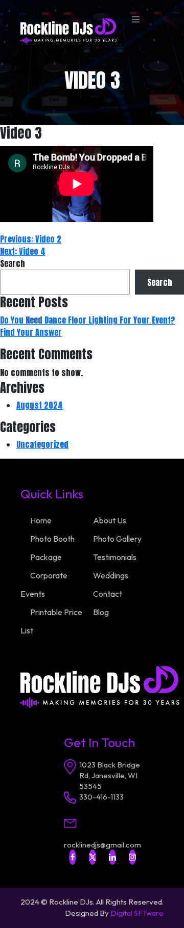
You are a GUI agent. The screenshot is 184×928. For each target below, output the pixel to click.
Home (41, 520)
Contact (107, 594)
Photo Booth (52, 539)
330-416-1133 (101, 797)
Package (46, 557)
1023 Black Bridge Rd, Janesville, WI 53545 (109, 775)
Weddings (110, 575)
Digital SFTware (137, 913)
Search (12, 263)
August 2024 (39, 405)
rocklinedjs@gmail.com (102, 845)
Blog (101, 612)
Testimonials (114, 557)
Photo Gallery (117, 539)
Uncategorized (42, 444)
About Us (109, 520)
